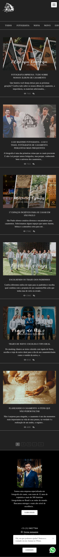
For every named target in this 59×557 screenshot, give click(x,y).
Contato (29, 550)
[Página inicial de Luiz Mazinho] (9, 7)
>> (41, 444)
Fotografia (23, 26)
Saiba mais (29, 513)
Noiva (37, 26)
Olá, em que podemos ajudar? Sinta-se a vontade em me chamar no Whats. (30, 539)
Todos (8, 26)
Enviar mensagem (31, 532)
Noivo (47, 26)
